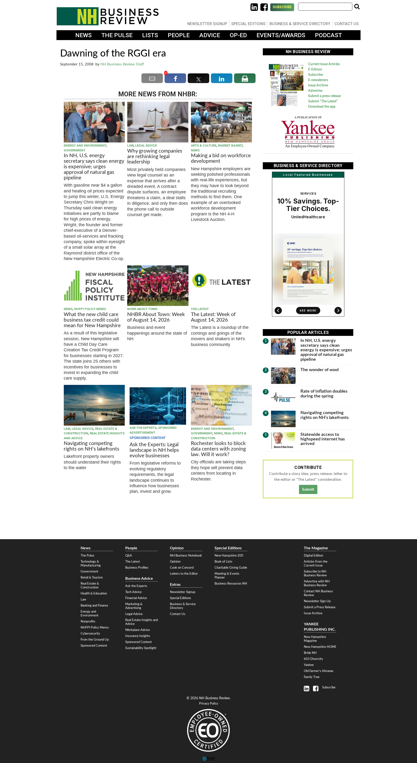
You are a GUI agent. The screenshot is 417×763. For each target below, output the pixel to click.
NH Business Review (107, 16)
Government (74, 150)
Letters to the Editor (184, 573)
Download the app (321, 106)
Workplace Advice (137, 630)
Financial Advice (136, 598)
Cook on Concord (182, 567)
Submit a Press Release (319, 607)
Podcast (328, 35)
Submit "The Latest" (323, 101)
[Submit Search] (357, 6)
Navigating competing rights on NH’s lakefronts (91, 446)
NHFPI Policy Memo (90, 309)
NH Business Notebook (186, 555)
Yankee (309, 665)
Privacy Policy (208, 703)
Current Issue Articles (324, 64)
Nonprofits (88, 621)
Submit (308, 489)
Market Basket (230, 145)
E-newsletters (318, 80)
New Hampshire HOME (320, 647)
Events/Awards (281, 35)
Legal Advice (146, 145)
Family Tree (312, 677)
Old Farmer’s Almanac (319, 671)
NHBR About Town (142, 309)
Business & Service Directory (300, 23)
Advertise (315, 90)
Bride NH (310, 653)
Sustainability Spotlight (140, 648)
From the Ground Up (95, 639)
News (83, 35)
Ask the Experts (143, 428)
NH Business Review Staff (122, 64)
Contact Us (346, 23)
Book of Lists (223, 561)
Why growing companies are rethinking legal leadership (154, 156)
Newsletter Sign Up (317, 601)
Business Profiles (136, 567)
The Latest (200, 309)
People (179, 35)
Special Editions (248, 23)
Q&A (128, 555)
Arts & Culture (203, 145)
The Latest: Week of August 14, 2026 (213, 317)
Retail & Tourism (92, 577)
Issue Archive (318, 85)
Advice (209, 35)
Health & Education (94, 593)
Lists (150, 35)
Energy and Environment (85, 145)
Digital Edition (313, 555)
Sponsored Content (94, 645)
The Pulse (116, 35)
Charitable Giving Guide (231, 567)
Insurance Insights (137, 636)
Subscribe (282, 7)
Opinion (175, 561)
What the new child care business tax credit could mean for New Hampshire (92, 320)
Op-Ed (238, 35)
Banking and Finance (94, 605)
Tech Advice (133, 592)
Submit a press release (324, 96)
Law (130, 145)
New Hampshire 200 (229, 555)
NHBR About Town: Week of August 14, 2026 (156, 317)
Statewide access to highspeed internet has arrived (322, 439)
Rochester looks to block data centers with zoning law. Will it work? (218, 449)
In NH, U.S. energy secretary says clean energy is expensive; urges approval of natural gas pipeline (94, 166)
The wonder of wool (319, 370)
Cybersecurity (90, 633)
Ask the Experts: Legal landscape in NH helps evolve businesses (154, 450)
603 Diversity (313, 659)
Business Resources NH (231, 583)
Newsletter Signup (207, 23)
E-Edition (315, 69)
